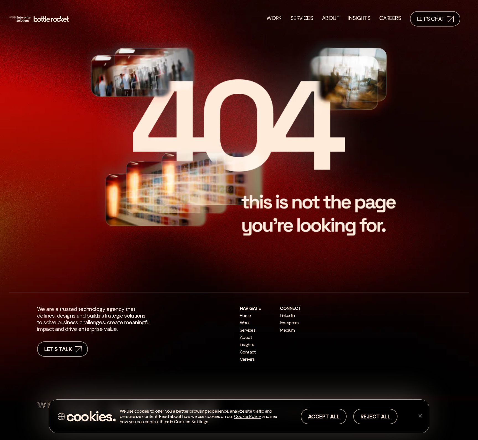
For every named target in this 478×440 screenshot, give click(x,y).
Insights (247, 344)
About (246, 337)
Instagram (289, 322)
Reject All (375, 416)
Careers (247, 359)
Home (245, 315)
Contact (248, 352)
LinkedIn (287, 315)
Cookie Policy (247, 416)
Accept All (323, 416)
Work (245, 322)
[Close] (420, 416)
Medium (287, 330)
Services (247, 330)
